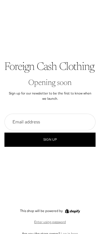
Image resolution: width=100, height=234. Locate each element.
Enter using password (50, 222)
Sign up (50, 139)
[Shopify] (72, 211)
